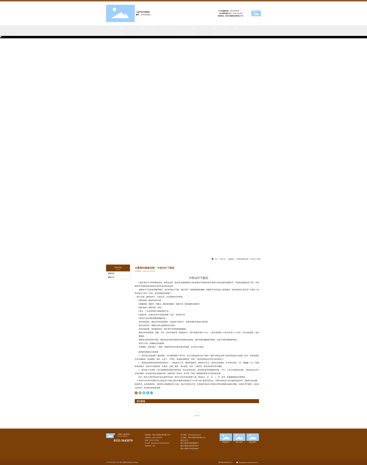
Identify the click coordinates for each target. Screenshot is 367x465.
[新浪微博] (136, 392)
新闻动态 (111, 273)
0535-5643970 (234, 11)
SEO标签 (135, 462)
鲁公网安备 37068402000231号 (248, 462)
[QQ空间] (147, 392)
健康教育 (231, 259)
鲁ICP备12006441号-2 (225, 462)
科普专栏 (223, 259)
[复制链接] (151, 392)
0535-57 (235, 13)
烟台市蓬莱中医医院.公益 (196, 437)
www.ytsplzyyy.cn (194, 435)
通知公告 (111, 277)
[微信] (140, 392)
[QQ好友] (143, 392)
